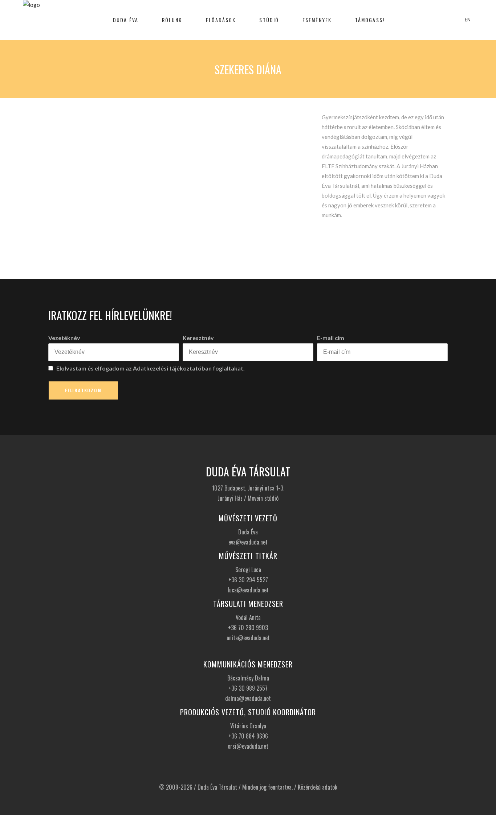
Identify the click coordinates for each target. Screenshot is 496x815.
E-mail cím (330, 337)
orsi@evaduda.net (248, 746)
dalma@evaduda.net (248, 698)
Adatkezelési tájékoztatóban (172, 368)
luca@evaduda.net (248, 590)
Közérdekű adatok (317, 787)
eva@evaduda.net (248, 542)
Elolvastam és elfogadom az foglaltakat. (150, 368)
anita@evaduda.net (248, 637)
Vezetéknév (64, 337)
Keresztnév (198, 337)
